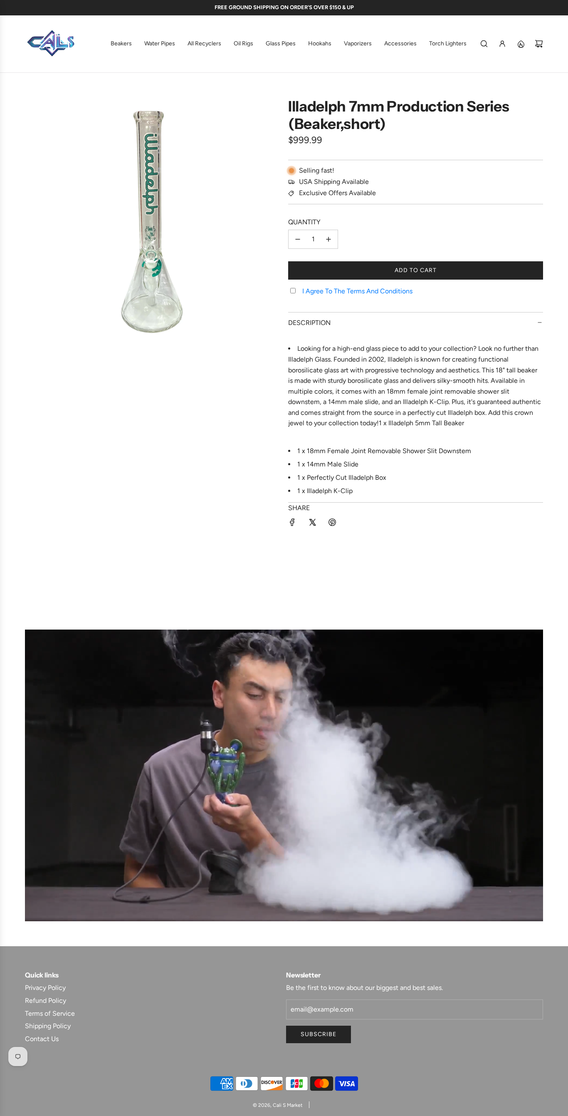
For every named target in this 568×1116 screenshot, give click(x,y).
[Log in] (502, 44)
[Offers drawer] (520, 44)
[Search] (484, 44)
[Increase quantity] (328, 239)
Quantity (304, 222)
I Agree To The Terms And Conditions (357, 291)
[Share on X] (312, 524)
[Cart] (539, 44)
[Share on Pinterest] (332, 524)
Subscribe (318, 1034)
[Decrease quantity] (298, 239)
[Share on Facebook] (292, 524)
